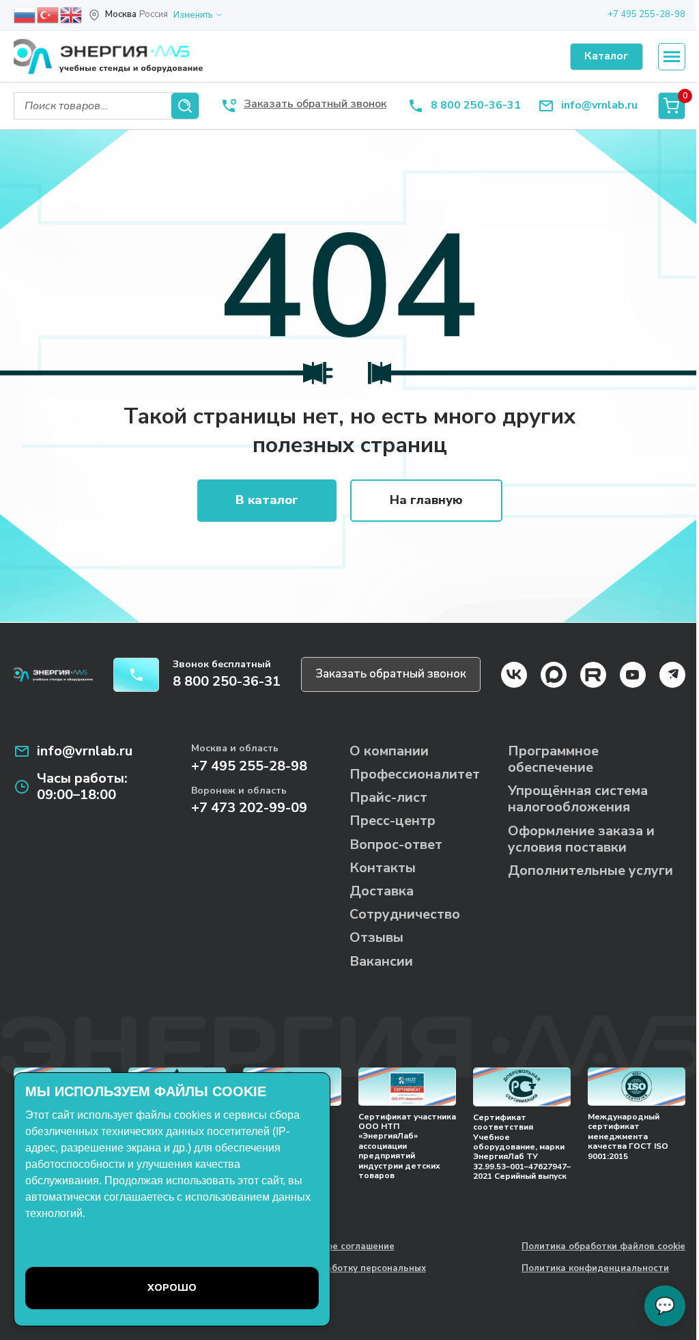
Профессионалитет (415, 774)
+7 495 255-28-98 (646, 14)
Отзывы (376, 937)
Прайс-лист (388, 797)
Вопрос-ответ (396, 844)
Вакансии (381, 961)
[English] (71, 14)
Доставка (382, 891)
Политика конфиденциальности (595, 1269)
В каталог (267, 500)
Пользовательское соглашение (323, 1247)
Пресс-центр (393, 820)
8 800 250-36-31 (476, 105)
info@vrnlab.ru (599, 105)
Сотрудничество (405, 914)
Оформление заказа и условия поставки (581, 839)
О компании (389, 751)
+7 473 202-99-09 (249, 807)
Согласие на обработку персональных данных (338, 1274)
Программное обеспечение (553, 759)
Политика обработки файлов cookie (603, 1247)
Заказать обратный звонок (390, 674)
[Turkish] (48, 14)
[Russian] (25, 14)
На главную (426, 500)
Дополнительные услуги (590, 870)
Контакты (383, 868)
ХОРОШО (172, 1287)
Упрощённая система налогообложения (578, 798)
